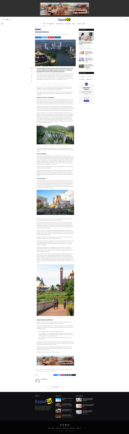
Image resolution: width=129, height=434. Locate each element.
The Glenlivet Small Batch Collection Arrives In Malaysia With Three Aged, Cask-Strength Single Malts (67, 404)
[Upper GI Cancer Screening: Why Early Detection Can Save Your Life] (81, 53)
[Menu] (2, 24)
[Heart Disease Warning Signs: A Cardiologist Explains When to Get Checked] (86, 36)
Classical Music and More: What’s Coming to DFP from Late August (67, 415)
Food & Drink (67, 23)
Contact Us (78, 428)
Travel (73, 23)
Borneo (37, 369)
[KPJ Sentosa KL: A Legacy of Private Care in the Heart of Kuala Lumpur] (81, 59)
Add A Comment (55, 386)
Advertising (72, 428)
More (84, 23)
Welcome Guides (50, 23)
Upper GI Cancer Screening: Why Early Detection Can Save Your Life (89, 53)
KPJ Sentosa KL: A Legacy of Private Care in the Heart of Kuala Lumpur (89, 59)
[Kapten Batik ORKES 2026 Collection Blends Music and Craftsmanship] (81, 66)
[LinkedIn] (31, 76)
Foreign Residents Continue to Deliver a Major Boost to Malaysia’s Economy (67, 410)
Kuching (57, 369)
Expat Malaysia (47, 369)
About (53, 428)
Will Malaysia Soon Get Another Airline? (67, 399)
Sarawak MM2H (37, 29)
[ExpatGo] (64, 19)
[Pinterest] (31, 79)
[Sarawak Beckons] (55, 53)
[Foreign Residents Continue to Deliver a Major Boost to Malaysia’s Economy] (58, 411)
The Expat (79, 23)
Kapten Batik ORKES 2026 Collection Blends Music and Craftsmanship (89, 66)
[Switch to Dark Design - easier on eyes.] (125, 19)
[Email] (31, 81)
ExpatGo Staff (41, 34)
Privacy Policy (65, 428)
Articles (38, 26)
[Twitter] (31, 74)
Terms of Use (58, 428)
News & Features (60, 23)
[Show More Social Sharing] (62, 37)
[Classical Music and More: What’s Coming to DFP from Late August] (58, 416)
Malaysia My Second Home (64, 369)
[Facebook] (31, 71)
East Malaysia (41, 369)
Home (44, 23)
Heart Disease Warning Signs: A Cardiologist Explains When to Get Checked (86, 43)
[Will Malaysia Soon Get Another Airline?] (58, 400)
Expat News (53, 369)
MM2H (72, 369)
